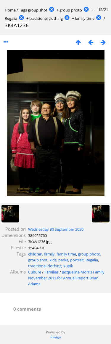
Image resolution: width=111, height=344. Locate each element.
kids (53, 260)
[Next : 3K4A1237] (103, 42)
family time (84, 18)
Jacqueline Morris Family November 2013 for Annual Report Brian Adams (66, 277)
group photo (70, 10)
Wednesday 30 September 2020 (55, 229)
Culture (34, 272)
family (49, 254)
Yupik (68, 265)
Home (10, 10)
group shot (37, 10)
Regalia (11, 18)
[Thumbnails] (78, 42)
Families (51, 272)
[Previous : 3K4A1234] (90, 42)
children (35, 254)
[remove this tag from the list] (51, 10)
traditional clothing (46, 18)
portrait (77, 260)
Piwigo (55, 337)
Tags (23, 10)
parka (63, 260)
